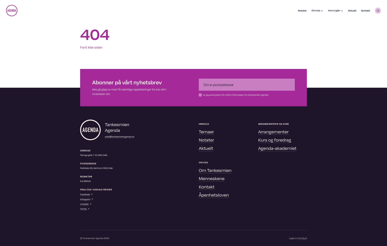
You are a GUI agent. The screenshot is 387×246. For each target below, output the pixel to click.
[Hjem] (11, 10)
